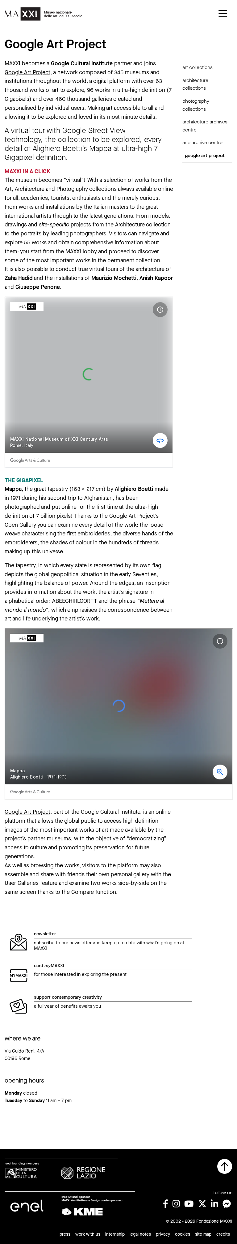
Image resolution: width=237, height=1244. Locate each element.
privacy (163, 1234)
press (65, 1234)
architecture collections (195, 84)
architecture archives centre (204, 125)
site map (203, 1234)
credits (223, 1234)
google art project (205, 155)
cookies (182, 1234)
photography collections (195, 105)
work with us (87, 1234)
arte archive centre (202, 142)
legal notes (140, 1234)
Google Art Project (27, 72)
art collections (197, 67)
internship (115, 1234)
